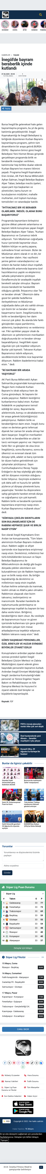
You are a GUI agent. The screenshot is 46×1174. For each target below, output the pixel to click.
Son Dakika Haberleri (12, 1096)
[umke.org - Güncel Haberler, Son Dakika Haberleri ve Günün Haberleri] (5, 14)
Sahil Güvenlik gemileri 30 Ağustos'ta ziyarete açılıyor (11, 826)
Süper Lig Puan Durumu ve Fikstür (9, 1088)
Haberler (6, 55)
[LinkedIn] (23, 1063)
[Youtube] (28, 1063)
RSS (8, 1121)
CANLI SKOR (23, 1029)
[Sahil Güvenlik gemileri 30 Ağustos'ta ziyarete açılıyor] (12, 816)
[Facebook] (5, 1063)
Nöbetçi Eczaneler (12, 1075)
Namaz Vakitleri (11, 1081)
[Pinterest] (14, 1063)
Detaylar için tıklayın (23, 948)
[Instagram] (18, 1063)
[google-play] (23, 1111)
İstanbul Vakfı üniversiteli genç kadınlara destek (8, 782)
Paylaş (7, 108)
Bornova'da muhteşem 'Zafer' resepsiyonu (32, 781)
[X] (9, 1063)
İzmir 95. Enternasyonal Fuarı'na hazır (11, 803)
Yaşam (16, 55)
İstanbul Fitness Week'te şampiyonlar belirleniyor (20, 1168)
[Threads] (37, 1063)
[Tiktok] (32, 1063)
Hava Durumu (33, 1075)
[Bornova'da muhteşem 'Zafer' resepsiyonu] (34, 773)
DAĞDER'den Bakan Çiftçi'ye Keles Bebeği (32, 825)
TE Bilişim (29, 1129)
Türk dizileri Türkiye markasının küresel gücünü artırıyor (32, 804)
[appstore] (23, 1104)
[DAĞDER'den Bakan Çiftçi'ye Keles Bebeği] (34, 816)
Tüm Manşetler (33, 1087)
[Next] (41, 1063)
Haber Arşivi (32, 1096)
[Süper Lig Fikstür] (43, 957)
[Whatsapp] (23, 1067)
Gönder (7, 872)
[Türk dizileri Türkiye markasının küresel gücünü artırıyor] (34, 794)
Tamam (4, 1140)
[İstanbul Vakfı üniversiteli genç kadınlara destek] (12, 773)
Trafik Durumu (33, 1081)
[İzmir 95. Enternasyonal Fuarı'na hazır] (12, 794)
